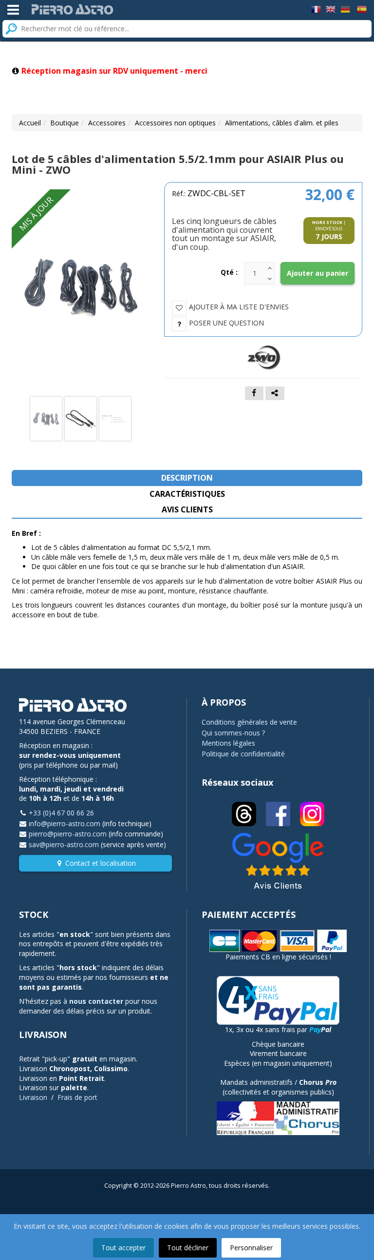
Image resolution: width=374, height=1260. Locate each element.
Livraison (33, 1097)
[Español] (362, 8)
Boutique (64, 122)
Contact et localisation (100, 863)
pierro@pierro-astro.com (68, 833)
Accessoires (107, 122)
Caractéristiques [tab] (187, 493)
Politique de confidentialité (243, 753)
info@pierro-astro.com (64, 823)
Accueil (30, 122)
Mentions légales (228, 743)
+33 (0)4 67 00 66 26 (61, 812)
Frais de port (77, 1097)
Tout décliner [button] (187, 1247)
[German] (345, 8)
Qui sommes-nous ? (233, 732)
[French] (316, 8)
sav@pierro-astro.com (64, 844)
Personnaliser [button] (251, 1247)
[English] (331, 8)
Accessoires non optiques (175, 122)
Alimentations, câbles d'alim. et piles (281, 122)
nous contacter (96, 1001)
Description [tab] (187, 477)
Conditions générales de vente (249, 722)
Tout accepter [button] (123, 1247)
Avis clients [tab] (187, 509)
